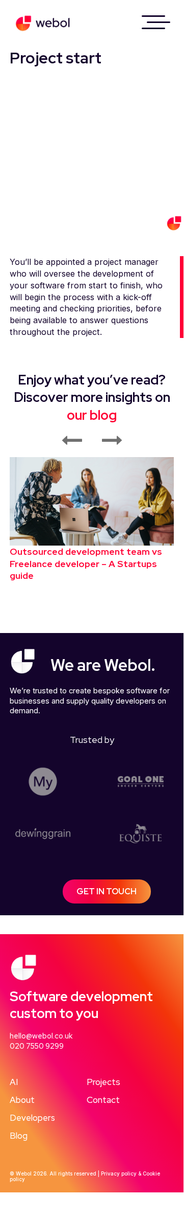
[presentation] (71, 441)
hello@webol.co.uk (41, 1036)
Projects (103, 1082)
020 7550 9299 (37, 1046)
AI (14, 1082)
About (22, 1099)
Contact (103, 1099)
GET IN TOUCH (106, 891)
